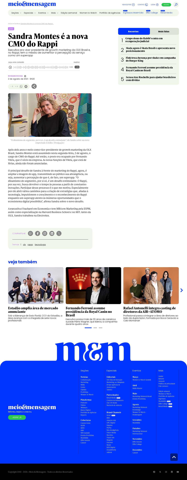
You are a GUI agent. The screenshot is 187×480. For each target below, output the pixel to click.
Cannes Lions (85, 423)
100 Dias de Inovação (114, 380)
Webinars (84, 407)
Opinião (83, 389)
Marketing (84, 382)
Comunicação (86, 380)
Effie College (152, 12)
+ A (16, 86)
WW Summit (85, 433)
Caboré (83, 443)
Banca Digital (85, 410)
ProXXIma (84, 392)
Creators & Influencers (115, 400)
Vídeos (83, 405)
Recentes (133, 31)
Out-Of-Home (112, 403)
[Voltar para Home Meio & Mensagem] (32, 4)
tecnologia (40, 244)
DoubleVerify (111, 450)
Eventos (42, 12)
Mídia (83, 385)
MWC (83, 428)
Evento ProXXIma (87, 435)
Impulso (110, 425)
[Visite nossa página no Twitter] (160, 472)
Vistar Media (111, 432)
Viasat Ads (110, 437)
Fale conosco (163, 386)
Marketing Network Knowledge (140, 408)
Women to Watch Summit (142, 380)
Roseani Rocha (15, 76)
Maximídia (84, 438)
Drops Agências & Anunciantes (113, 386)
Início (10, 23)
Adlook (109, 452)
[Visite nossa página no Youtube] (178, 472)
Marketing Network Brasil (142, 396)
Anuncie (162, 381)
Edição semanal (69, 12)
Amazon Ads (111, 420)
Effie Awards (85, 440)
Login (153, 5)
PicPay (109, 428)
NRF (82, 430)
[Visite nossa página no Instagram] (166, 472)
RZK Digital (111, 447)
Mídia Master (137, 388)
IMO (108, 418)
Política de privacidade (167, 383)
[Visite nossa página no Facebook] (154, 472)
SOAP (109, 415)
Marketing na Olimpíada (115, 382)
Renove (161, 379)
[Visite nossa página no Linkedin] (172, 472)
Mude (109, 445)
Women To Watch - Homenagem (139, 413)
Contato (141, 5)
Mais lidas (163, 31)
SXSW (83, 425)
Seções (15, 12)
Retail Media (166, 12)
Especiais (29, 12)
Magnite (110, 440)
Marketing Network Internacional (140, 432)
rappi (30, 244)
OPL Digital (111, 423)
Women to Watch (88, 12)
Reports (84, 415)
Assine (166, 5)
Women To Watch (87, 394)
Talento (109, 389)
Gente (16, 23)
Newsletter (126, 5)
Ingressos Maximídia (133, 12)
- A (11, 86)
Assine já (17, 417)
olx (24, 244)
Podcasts (84, 402)
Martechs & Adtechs (114, 405)
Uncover (110, 442)
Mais (53, 12)
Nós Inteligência (113, 430)
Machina (110, 435)
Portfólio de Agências (110, 12)
